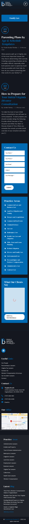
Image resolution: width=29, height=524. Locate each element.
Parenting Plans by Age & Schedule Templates (13, 40)
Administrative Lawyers (10, 444)
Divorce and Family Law (15, 252)
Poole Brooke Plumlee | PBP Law (8, 4)
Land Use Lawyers (9, 460)
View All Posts (9, 512)
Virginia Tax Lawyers (7, 368)
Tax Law (10, 229)
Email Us (7, 402)
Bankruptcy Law (12, 232)
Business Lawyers (9, 466)
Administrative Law (13, 266)
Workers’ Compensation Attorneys (11, 373)
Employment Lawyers (10, 463)
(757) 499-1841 (9, 396)
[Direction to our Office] (14, 421)
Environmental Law (13, 256)
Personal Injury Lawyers (8, 365)
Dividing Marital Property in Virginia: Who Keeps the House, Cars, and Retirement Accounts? (14, 502)
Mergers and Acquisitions (15, 217)
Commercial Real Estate (15, 221)
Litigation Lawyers (9, 456)
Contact (3, 378)
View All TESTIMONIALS (11, 317)
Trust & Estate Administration (12, 450)
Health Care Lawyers (10, 476)
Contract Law (11, 270)
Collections (7, 472)
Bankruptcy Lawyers (10, 453)
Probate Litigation (13, 248)
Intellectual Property (10, 447)
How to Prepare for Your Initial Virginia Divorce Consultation (13, 99)
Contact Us (4, 371)
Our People (4, 363)
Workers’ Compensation (11, 479)
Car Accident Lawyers (7, 376)
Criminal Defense (12, 225)
